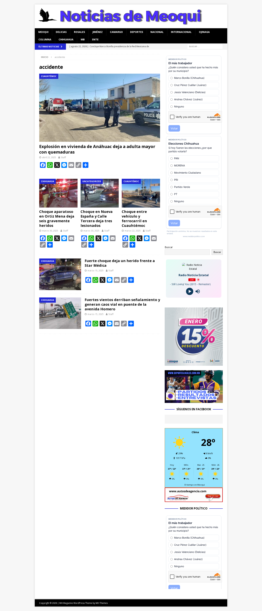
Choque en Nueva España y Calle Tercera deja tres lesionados (97, 218)
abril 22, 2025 (49, 157)
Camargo (116, 32)
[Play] (189, 291)
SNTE (95, 39)
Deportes (136, 32)
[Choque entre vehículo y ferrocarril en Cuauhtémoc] (141, 193)
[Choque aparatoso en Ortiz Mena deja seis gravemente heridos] (58, 193)
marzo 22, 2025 (133, 230)
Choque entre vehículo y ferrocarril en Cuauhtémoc (134, 218)
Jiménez (97, 32)
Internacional (181, 32)
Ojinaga (204, 32)
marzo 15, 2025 (96, 270)
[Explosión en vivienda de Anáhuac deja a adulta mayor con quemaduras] (99, 108)
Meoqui (43, 32)
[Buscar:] (205, 46)
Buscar (169, 247)
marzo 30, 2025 (50, 230)
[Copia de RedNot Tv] (194, 401)
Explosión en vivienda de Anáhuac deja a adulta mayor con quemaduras (97, 149)
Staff (63, 157)
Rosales (79, 32)
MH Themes (102, 603)
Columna (44, 39)
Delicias (61, 32)
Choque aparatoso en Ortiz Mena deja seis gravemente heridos (56, 218)
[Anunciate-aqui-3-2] (194, 500)
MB (83, 39)
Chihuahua (66, 39)
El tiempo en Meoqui (194, 484)
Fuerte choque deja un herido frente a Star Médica (120, 263)
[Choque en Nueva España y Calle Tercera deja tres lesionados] (100, 193)
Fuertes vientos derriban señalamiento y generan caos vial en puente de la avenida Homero (122, 304)
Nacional (157, 32)
